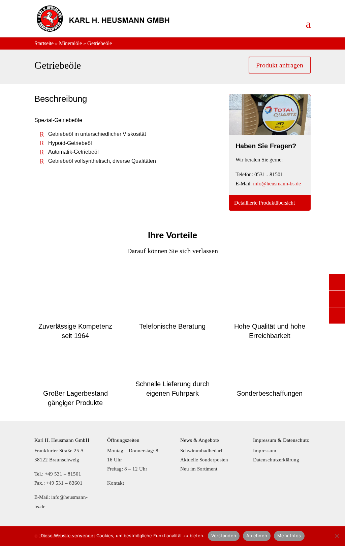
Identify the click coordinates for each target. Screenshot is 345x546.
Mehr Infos (289, 535)
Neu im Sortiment (198, 469)
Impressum (264, 450)
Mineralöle (70, 43)
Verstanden (224, 535)
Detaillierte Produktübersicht (264, 203)
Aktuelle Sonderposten (204, 459)
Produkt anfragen (279, 65)
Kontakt (115, 483)
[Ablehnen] (336, 536)
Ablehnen (256, 535)
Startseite (44, 43)
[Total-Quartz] (270, 133)
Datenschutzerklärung (276, 459)
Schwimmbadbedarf (201, 450)
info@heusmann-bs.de (277, 183)
